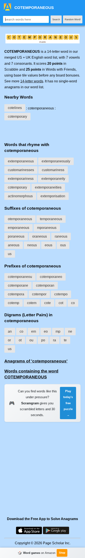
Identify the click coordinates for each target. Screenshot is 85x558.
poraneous (16, 236)
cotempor (39, 294)
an (10, 331)
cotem (31, 303)
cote (47, 303)
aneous (13, 245)
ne (70, 331)
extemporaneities (48, 187)
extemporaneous (21, 161)
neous (32, 245)
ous (63, 245)
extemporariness (21, 178)
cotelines (15, 108)
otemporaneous (20, 219)
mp (58, 331)
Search (56, 19)
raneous (61, 236)
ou (31, 340)
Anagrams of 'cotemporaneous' (36, 361)
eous (48, 245)
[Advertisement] (42, 130)
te (65, 340)
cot (61, 303)
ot (20, 340)
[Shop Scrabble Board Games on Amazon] (42, 42)
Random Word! (73, 19)
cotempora (16, 294)
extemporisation (53, 196)
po (43, 340)
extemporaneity (53, 178)
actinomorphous (20, 196)
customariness (53, 170)
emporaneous (18, 228)
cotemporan (45, 285)
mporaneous (46, 228)
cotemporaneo (51, 277)
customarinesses (21, 170)
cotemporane (18, 285)
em (33, 331)
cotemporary (17, 116)
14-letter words (31, 81)
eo (46, 331)
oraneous (39, 236)
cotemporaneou (20, 277)
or (9, 340)
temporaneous (51, 219)
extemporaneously (56, 161)
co (73, 303)
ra (54, 340)
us (10, 254)
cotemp (13, 303)
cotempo (61, 294)
